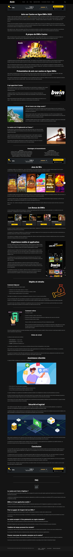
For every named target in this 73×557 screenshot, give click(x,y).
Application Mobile (37, 1)
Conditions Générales (41, 549)
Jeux (27, 1)
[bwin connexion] (11, 1)
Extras (53, 1)
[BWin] (10, 8)
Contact (39, 548)
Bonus (31, 1)
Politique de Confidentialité (56, 548)
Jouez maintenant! (59, 6)
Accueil (23, 1)
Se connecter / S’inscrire (46, 1)
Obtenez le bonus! (59, 8)
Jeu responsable (49, 548)
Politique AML (43, 548)
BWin (13, 7)
